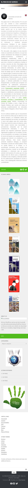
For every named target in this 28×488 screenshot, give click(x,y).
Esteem (3, 450)
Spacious (3, 444)
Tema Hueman (22, 480)
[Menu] (26, 2)
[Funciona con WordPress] (9, 480)
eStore (3, 441)
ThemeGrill (4, 418)
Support (3, 420)
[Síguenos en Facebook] (23, 169)
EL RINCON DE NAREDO (9, 2)
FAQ (2, 424)
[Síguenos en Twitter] (26, 169)
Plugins (3, 428)
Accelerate (4, 446)
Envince (3, 439)
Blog (2, 430)
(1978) (21, 88)
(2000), (14, 99)
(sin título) (5, 373)
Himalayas (4, 452)
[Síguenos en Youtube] (21, 169)
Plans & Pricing (5, 431)
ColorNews (4, 454)
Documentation (5, 422)
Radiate (3, 448)
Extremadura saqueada (12, 88)
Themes (3, 426)
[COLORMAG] (14, 318)
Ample (2, 443)
